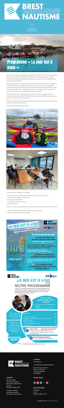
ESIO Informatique (52, 401)
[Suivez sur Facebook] (34, 382)
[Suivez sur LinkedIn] (41, 382)
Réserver (32, 30)
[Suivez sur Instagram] (38, 382)
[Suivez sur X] (44, 382)
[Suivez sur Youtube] (47, 382)
